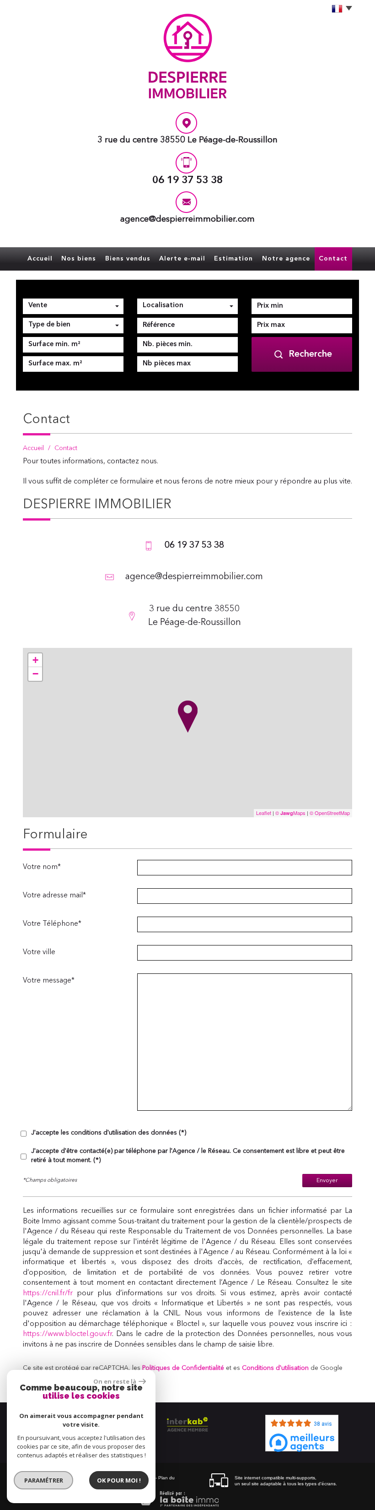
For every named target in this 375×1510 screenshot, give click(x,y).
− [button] (35, 673)
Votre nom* (42, 867)
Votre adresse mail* (54, 895)
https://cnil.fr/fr (48, 1293)
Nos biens (78, 258)
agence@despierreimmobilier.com (187, 219)
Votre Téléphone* (52, 924)
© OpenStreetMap (330, 812)
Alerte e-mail (182, 258)
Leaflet (263, 812)
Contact (333, 258)
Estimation (233, 258)
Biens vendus (127, 258)
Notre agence (286, 258)
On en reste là (114, 1381)
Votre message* (49, 980)
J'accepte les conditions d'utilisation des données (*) (108, 1133)
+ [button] (35, 660)
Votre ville (39, 952)
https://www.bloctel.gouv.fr (67, 1334)
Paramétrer (43, 1480)
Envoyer (327, 1181)
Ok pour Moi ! (119, 1480)
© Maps (290, 812)
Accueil (40, 258)
